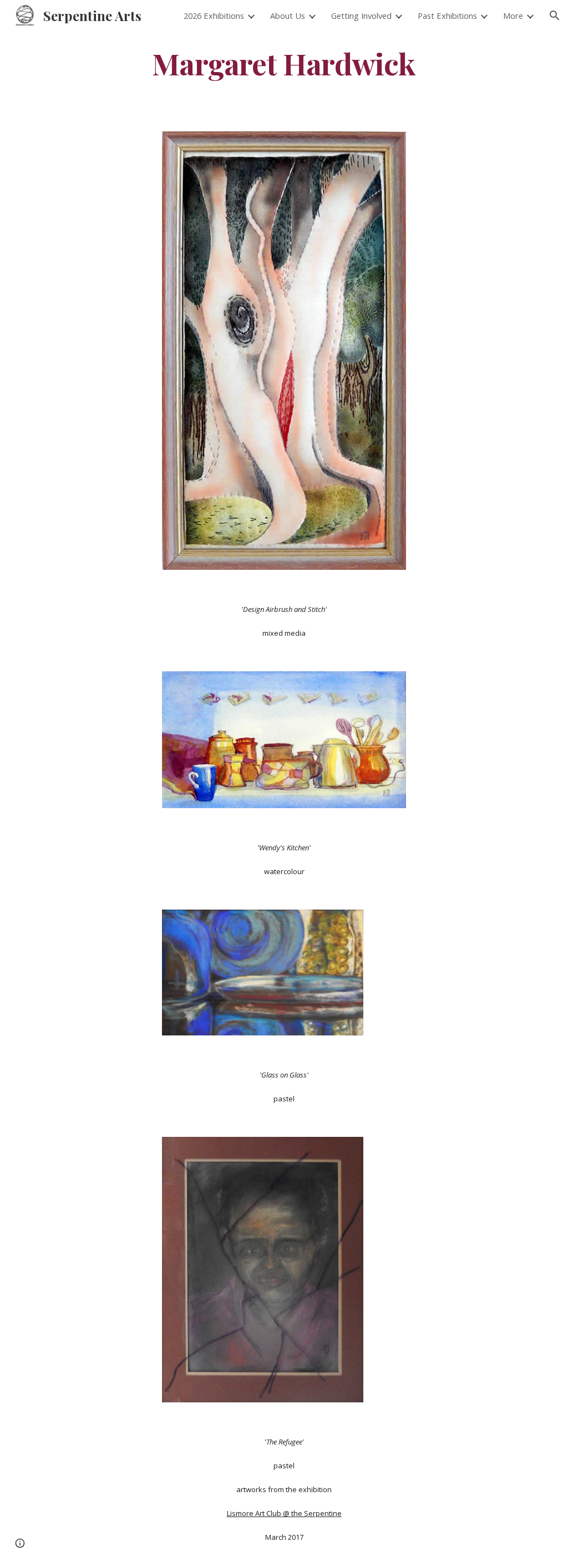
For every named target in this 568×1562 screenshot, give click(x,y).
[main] (284, 63)
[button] (554, 15)
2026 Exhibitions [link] (214, 15)
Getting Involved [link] (361, 15)
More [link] (513, 15)
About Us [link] (287, 15)
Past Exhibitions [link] (447, 15)
